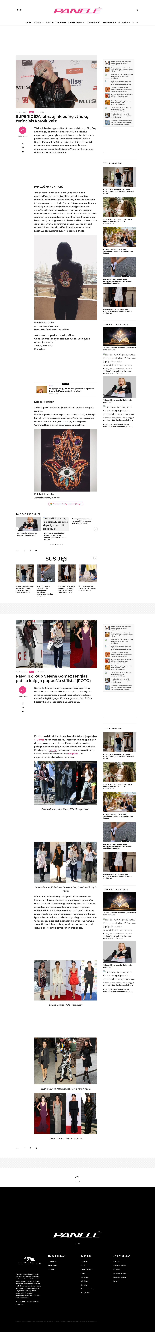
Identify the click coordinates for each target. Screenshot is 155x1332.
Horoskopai (93, 22)
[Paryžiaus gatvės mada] (88, 573)
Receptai (84, 1285)
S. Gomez (39, 739)
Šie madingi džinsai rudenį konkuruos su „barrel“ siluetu (87, 588)
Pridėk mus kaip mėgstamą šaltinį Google (67, 504)
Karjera (115, 1281)
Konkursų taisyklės (119, 1273)
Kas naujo (84, 1261)
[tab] (50, 544)
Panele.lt (19, 1274)
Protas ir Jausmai (56, 22)
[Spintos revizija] (25, 573)
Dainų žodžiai (85, 1293)
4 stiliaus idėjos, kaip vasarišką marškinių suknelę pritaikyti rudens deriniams (66, 589)
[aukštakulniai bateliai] (46, 573)
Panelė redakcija (21, 112)
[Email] (23, 148)
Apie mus (116, 1261)
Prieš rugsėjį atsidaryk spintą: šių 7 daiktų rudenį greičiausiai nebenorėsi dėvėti (25, 589)
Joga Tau (51, 1269)
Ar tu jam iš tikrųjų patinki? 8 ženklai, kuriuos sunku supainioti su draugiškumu (118, 221)
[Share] (23, 143)
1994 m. (28, 1276)
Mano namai (52, 1265)
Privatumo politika (119, 1265)
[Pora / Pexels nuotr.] (119, 207)
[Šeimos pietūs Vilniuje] (119, 237)
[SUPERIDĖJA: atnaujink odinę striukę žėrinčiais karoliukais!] (56, 81)
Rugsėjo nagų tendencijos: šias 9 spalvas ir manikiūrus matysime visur (71, 389)
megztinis (73, 753)
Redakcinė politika (119, 1277)
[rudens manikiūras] (41, 389)
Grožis (38, 22)
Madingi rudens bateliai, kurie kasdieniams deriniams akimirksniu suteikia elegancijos (45, 591)
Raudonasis (109, 22)
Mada (28, 22)
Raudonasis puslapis (88, 1289)
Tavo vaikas (52, 1261)
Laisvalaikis (75, 22)
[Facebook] (17, 10)
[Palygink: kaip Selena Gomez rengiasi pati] (56, 644)
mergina (53, 750)
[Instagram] (20, 10)
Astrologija (84, 1281)
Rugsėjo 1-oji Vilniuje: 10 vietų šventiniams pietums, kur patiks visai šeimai (118, 251)
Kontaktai (116, 1269)
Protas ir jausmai (86, 1269)
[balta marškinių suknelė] (67, 573)
